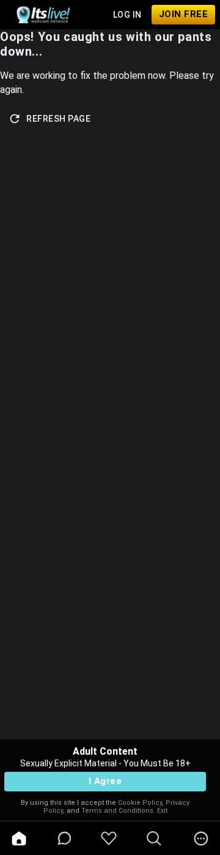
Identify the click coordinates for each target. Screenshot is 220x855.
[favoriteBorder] (109, 838)
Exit (162, 811)
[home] (19, 838)
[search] (154, 838)
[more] (201, 838)
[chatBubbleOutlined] (64, 838)
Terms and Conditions (117, 811)
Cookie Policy (140, 803)
